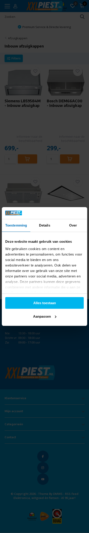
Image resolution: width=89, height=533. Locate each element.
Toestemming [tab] (16, 225)
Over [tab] (73, 225)
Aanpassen (42, 316)
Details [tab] (44, 225)
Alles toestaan (44, 303)
